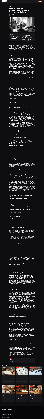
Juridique (21, 1)
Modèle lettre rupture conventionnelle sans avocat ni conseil (6, 377)
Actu (18, 1)
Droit (24, 1)
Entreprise (32, 1)
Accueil (10, 1)
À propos (35, 1)
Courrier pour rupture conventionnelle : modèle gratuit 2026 (20, 377)
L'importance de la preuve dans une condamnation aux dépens (21, 395)
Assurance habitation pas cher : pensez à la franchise (34, 395)
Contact (39, 1)
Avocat (28, 1)
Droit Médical (15, 1)
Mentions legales (38, 409)
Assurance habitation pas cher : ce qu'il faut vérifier (7, 395)
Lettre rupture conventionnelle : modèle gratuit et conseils (34, 376)
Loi (26, 1)
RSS (41, 409)
